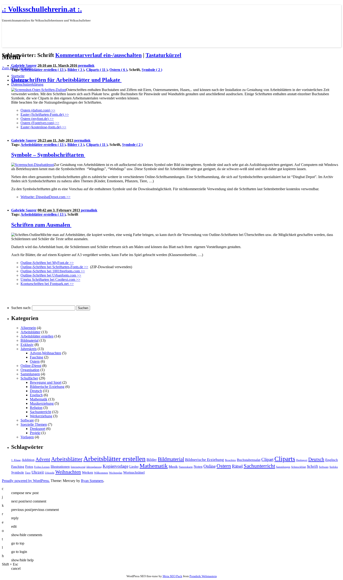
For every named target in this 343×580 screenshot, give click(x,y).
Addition (28, 460)
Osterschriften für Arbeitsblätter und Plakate (66, 80)
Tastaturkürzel (163, 55)
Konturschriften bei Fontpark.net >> (47, 284)
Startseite (17, 76)
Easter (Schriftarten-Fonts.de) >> (45, 114)
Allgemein (28, 328)
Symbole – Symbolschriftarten (48, 155)
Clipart (267, 459)
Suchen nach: (21, 308)
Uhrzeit (38, 472)
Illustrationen (60, 466)
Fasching (36, 357)
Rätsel (237, 466)
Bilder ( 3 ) (75, 70)
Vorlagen (27, 437)
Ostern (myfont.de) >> (37, 119)
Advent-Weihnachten (45, 353)
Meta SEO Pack (172, 576)
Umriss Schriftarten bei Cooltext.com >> (50, 279)
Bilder (152, 459)
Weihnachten (68, 472)
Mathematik (38, 399)
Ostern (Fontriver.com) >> (40, 123)
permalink (86, 65)
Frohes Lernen (42, 467)
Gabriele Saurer (24, 65)
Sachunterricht (40, 412)
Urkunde (49, 472)
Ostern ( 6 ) (118, 70)
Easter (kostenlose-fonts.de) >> (43, 127)
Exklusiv (27, 345)
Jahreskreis (29, 349)
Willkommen (101, 472)
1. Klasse (16, 460)
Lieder (134, 466)
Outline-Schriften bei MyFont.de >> (47, 263)
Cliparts (284, 458)
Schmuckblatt (298, 467)
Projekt (35, 433)
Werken (87, 472)
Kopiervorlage (115, 466)
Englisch (36, 395)
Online (209, 466)
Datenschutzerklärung (27, 84)
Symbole (17, 472)
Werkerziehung (41, 416)
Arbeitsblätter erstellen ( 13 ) (43, 70)
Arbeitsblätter (30, 332)
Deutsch (36, 391)
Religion (36, 408)
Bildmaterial (29, 340)
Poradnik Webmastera (203, 576)
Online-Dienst (31, 366)
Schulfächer (29, 378)
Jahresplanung (94, 467)
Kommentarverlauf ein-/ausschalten (98, 55)
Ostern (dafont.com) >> (38, 110)
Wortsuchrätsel (134, 472)
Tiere (28, 472)
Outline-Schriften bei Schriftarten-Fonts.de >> (54, 267)
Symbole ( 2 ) (152, 70)
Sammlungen (30, 374)
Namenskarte (186, 467)
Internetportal (78, 467)
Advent (42, 459)
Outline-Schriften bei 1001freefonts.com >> (53, 271)
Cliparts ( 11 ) (97, 70)
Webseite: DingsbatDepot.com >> (45, 197)
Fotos (29, 466)
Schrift (312, 466)
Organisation (30, 370)
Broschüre (230, 460)
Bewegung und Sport (45, 382)
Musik (173, 466)
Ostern (35, 361)
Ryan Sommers (92, 481)
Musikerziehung (42, 403)
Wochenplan (115, 472)
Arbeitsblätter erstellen (37, 336)
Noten (198, 466)
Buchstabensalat (248, 460)
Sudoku (333, 467)
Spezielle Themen (34, 424)
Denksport (37, 429)
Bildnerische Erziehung (47, 387)
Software (27, 420)
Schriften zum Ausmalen (41, 225)
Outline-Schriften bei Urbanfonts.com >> (51, 275)
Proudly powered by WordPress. (26, 481)
